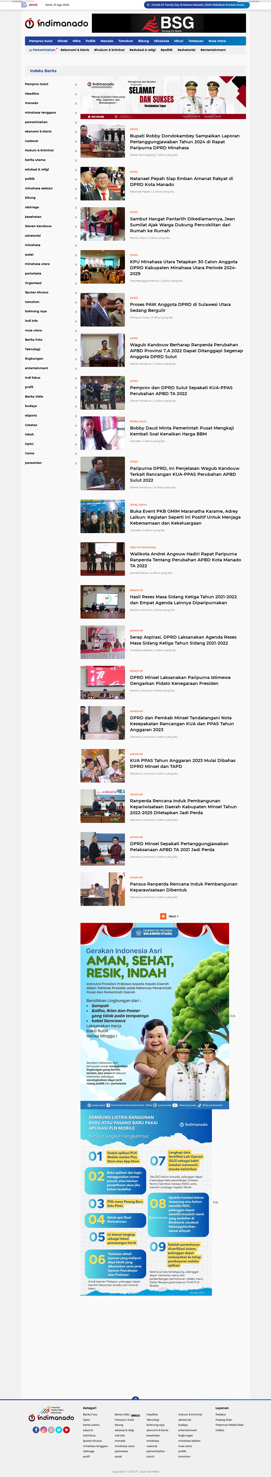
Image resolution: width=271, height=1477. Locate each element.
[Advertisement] (163, 1345)
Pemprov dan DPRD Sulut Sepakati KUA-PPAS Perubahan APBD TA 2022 (181, 390)
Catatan (31, 425)
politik (168, 50)
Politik (90, 41)
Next (173, 916)
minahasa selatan (39, 188)
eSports (31, 415)
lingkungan (34, 358)
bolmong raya (36, 311)
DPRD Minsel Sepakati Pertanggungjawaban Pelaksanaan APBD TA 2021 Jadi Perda (179, 846)
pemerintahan (36, 122)
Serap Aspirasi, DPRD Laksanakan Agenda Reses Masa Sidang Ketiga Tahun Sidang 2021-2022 (183, 640)
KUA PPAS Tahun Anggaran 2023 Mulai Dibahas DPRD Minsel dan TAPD (182, 763)
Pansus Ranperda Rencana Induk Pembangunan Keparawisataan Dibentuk (184, 887)
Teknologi (32, 349)
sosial (29, 254)
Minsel (63, 41)
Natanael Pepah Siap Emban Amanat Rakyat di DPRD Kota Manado (181, 181)
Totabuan (195, 41)
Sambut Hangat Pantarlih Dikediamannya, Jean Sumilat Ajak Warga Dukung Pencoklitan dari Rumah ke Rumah (182, 224)
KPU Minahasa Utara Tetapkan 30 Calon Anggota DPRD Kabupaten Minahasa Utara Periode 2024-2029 (184, 267)
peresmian (33, 463)
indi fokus (32, 378)
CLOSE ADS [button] (17, 1)
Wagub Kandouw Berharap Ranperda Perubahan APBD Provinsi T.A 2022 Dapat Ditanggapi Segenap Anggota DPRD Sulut (186, 350)
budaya (31, 406)
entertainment (214, 50)
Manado (107, 41)
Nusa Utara (217, 41)
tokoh (29, 434)
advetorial (187, 50)
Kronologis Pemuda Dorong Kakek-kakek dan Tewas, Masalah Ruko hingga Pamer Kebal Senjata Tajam (199, 4)
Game (29, 453)
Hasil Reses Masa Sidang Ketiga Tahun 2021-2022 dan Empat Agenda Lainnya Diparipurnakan (183, 599)
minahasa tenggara (40, 112)
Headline (32, 94)
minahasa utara (37, 264)
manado (31, 103)
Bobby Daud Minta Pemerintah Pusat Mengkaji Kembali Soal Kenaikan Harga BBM (182, 430)
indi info (31, 321)
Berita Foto (33, 340)
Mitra (77, 41)
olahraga (32, 207)
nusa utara (33, 330)
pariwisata (33, 273)
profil (29, 387)
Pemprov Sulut (41, 41)
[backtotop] (135, 1400)
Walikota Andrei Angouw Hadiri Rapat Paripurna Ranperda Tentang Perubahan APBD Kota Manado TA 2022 (185, 559)
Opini (29, 444)
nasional (31, 141)
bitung (30, 198)
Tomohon (125, 41)
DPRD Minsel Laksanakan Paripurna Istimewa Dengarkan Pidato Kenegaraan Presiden (180, 680)
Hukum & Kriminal (110, 50)
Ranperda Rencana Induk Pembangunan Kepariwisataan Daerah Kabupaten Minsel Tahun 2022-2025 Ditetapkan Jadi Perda (183, 806)
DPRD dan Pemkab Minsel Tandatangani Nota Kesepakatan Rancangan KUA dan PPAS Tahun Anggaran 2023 (182, 723)
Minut (178, 41)
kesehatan (33, 217)
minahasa (32, 245)
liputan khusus (36, 292)
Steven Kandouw (38, 226)
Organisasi (33, 283)
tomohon (32, 302)
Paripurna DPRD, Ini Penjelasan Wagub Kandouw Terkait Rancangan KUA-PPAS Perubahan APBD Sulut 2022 (184, 474)
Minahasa (161, 41)
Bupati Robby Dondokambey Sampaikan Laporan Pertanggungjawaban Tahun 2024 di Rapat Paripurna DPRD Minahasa (185, 141)
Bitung (143, 41)
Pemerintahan (44, 50)
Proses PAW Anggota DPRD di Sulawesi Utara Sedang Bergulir (180, 307)
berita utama (35, 160)
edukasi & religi (144, 50)
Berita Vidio (34, 396)
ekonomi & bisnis (76, 50)
